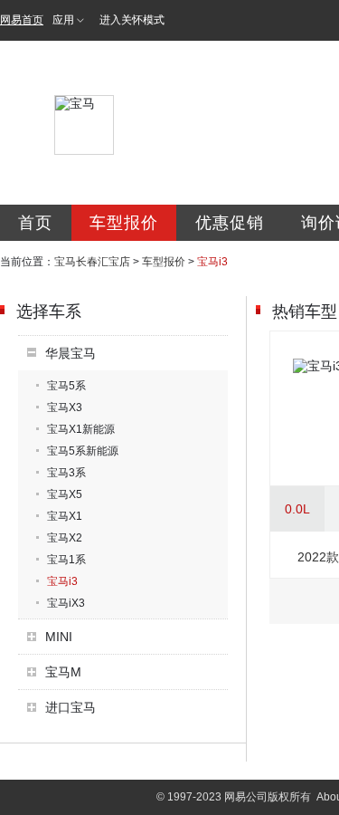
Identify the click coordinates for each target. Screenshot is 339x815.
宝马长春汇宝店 (92, 261)
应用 (63, 20)
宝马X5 (64, 494)
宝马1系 (66, 559)
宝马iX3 (66, 603)
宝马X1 (64, 516)
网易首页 (21, 20)
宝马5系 (66, 385)
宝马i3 (62, 581)
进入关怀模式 (132, 20)
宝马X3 (64, 407)
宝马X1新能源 (81, 429)
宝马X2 (64, 538)
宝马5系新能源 (82, 451)
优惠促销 (229, 223)
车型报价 (123, 223)
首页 (35, 223)
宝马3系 (66, 472)
